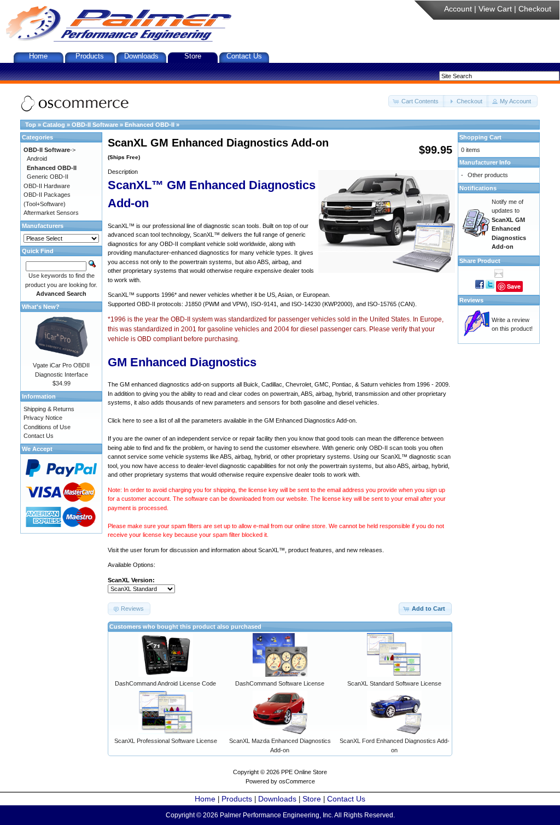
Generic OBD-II (47, 176)
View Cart (495, 8)
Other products (488, 175)
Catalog (54, 124)
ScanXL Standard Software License (394, 683)
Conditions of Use (47, 427)
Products (89, 56)
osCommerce (297, 781)
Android (37, 158)
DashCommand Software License (279, 683)
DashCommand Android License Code (165, 683)
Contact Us (244, 56)
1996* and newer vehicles (195, 294)
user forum (144, 550)
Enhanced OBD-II (149, 124)
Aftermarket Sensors (51, 212)
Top (30, 124)
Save (514, 286)
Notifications (478, 188)
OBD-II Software (95, 124)
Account (458, 8)
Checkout (534, 8)
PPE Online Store (304, 772)
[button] (416, 101)
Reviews (471, 300)
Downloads (141, 56)
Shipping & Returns (49, 409)
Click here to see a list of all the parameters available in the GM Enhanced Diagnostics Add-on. (232, 420)
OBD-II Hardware (47, 186)
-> (49, 150)
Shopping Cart (480, 137)
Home (38, 56)
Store (192, 56)
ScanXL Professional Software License (165, 741)
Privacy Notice (43, 417)
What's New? (41, 306)
